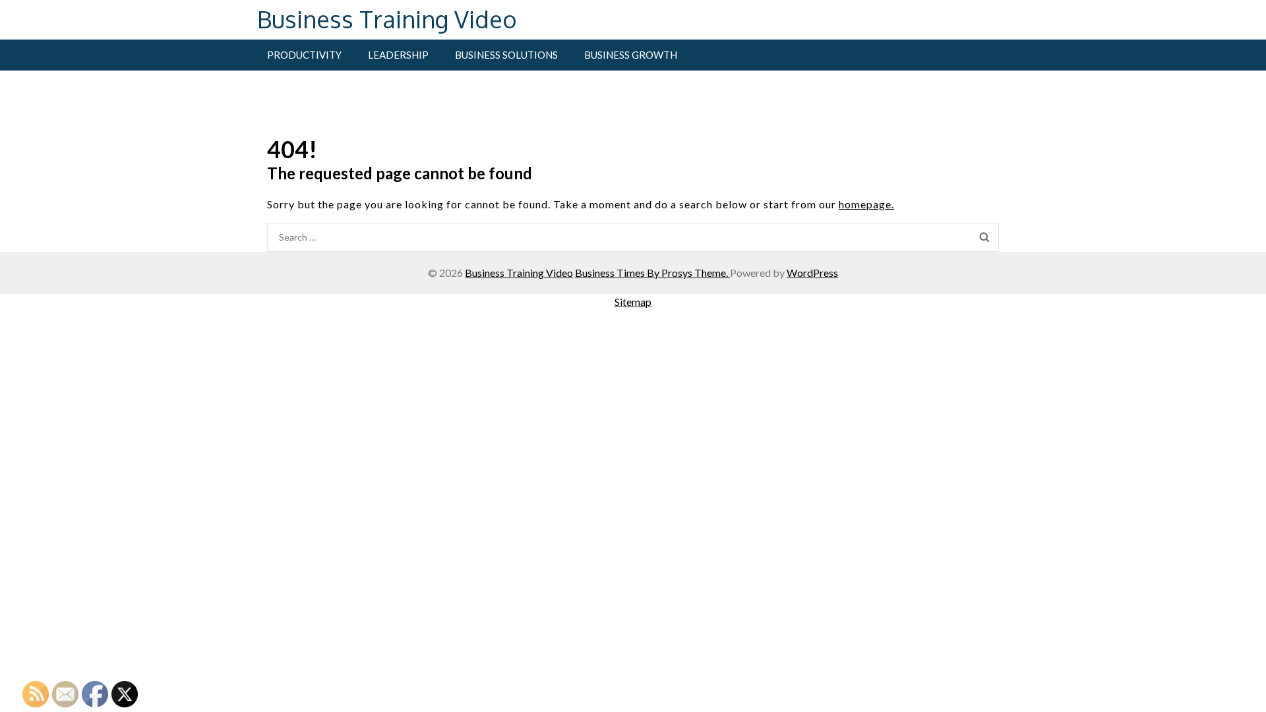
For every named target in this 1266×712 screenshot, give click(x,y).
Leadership (398, 55)
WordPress (812, 272)
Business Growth (630, 55)
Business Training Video (387, 19)
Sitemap (633, 301)
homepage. (866, 204)
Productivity (304, 55)
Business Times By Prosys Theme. (652, 272)
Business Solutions (506, 55)
